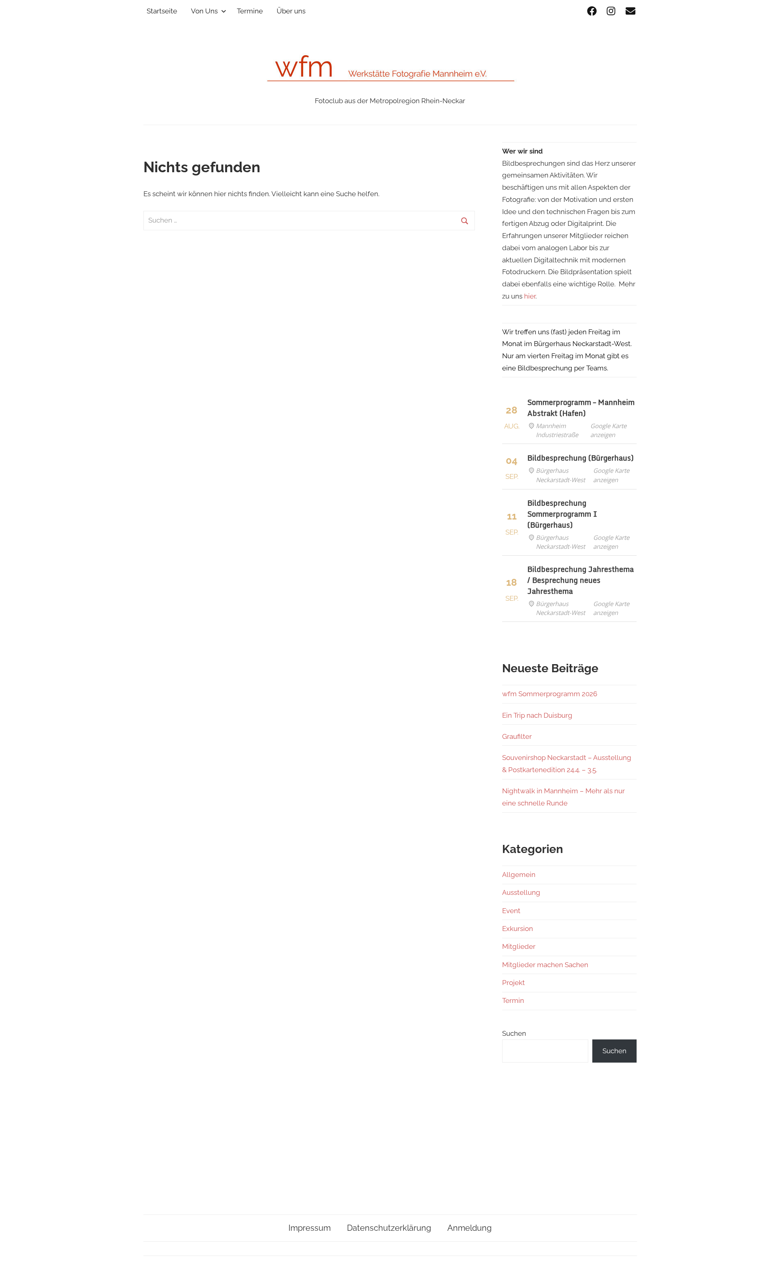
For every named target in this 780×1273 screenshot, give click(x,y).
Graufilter (517, 736)
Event (511, 911)
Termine (250, 11)
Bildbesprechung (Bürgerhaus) (580, 458)
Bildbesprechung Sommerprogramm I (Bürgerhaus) (562, 514)
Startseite (162, 11)
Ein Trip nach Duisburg (537, 715)
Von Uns (204, 11)
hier (529, 296)
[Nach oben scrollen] (766, 1259)
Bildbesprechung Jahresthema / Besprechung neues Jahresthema (580, 580)
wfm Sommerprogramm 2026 (549, 694)
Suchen (514, 1033)
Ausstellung (521, 892)
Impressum (309, 1228)
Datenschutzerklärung (389, 1228)
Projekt (513, 983)
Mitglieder (518, 946)
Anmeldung (469, 1228)
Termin (513, 1000)
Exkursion (517, 928)
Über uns (291, 11)
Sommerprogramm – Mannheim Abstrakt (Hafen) (581, 407)
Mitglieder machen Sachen (545, 965)
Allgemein (518, 874)
